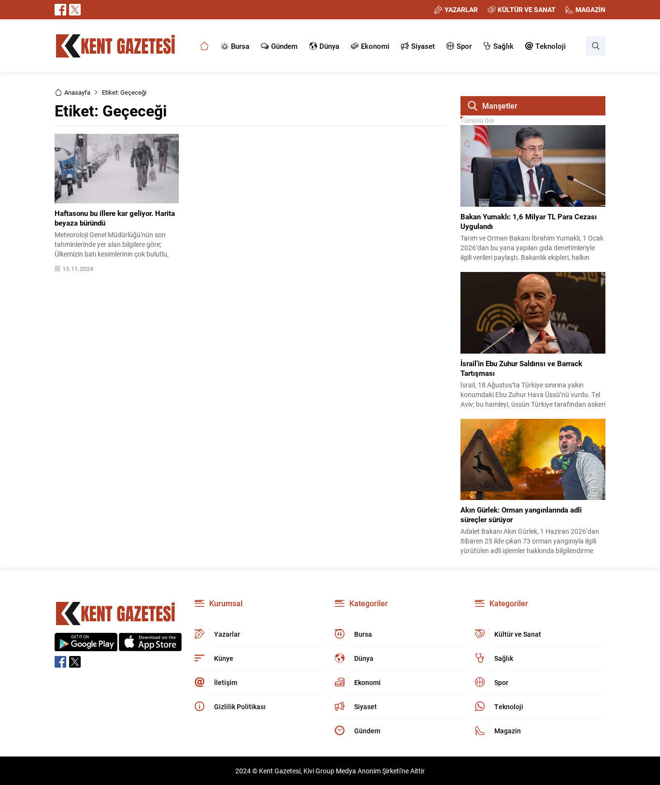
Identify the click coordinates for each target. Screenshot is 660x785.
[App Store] (150, 646)
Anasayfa (77, 92)
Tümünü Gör (477, 120)
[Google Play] (86, 646)
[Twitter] (75, 9)
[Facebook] (60, 9)
